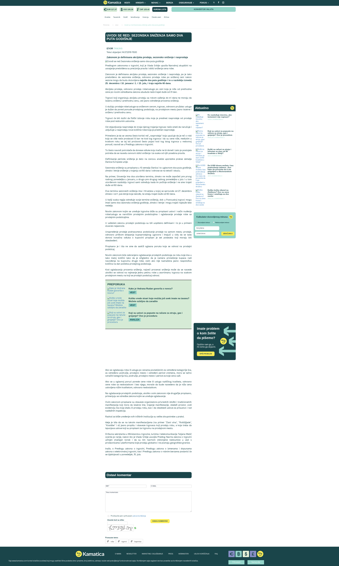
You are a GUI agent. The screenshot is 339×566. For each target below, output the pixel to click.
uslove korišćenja (139, 516)
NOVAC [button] (155, 3)
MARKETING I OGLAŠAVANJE (152, 554)
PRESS (170, 554)
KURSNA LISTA (160, 9)
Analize (107, 17)
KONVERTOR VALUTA (203, 9)
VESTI (127, 3)
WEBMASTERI (183, 554)
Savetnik (116, 17)
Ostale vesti (156, 17)
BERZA (169, 3)
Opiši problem (205, 354)
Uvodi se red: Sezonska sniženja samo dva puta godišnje (145, 37)
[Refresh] (135, 528)
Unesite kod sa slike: (115, 520)
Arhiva (166, 17)
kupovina (137, 541)
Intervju (146, 17)
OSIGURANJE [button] (186, 3)
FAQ (216, 554)
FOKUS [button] (203, 3)
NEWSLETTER (131, 554)
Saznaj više (255, 562)
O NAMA (118, 554)
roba (111, 541)
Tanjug (118, 48)
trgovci (123, 541)
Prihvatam (236, 562)
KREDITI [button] (140, 3)
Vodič (125, 17)
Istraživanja (135, 17)
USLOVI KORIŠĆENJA (201, 554)
